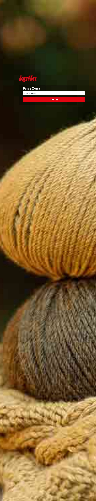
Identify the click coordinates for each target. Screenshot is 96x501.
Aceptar (54, 99)
